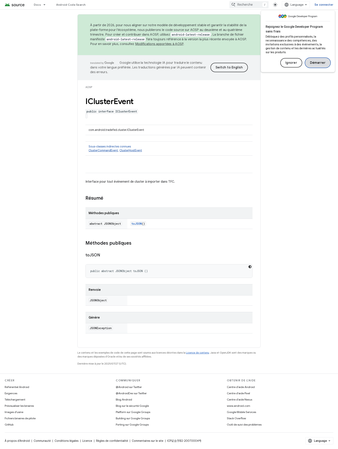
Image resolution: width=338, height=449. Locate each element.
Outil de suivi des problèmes (244, 424)
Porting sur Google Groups (132, 424)
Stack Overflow (236, 418)
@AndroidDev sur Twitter (131, 393)
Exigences (11, 393)
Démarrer (317, 63)
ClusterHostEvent (131, 150)
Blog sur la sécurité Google (132, 406)
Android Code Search (71, 4)
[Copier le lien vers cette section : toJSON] (104, 255)
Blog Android (124, 399)
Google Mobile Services (241, 412)
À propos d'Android (17, 440)
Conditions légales (66, 440)
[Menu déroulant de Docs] (46, 4)
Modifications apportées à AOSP (159, 44)
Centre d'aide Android (241, 387)
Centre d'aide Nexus (239, 399)
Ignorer (291, 63)
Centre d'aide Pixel (238, 393)
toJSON (136, 223)
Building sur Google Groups (133, 418)
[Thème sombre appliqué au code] (250, 266)
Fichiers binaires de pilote (20, 418)
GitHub (9, 424)
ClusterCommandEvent (103, 150)
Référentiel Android (17, 387)
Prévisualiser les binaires (19, 406)
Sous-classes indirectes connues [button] (115, 148)
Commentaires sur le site (147, 440)
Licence (87, 440)
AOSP (88, 87)
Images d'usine (14, 412)
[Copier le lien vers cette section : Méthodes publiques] (135, 243)
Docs (37, 4)
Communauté (42, 440)
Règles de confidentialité (112, 440)
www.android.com (238, 406)
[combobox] (249, 4)
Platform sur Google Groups (133, 412)
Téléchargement (15, 399)
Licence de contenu (197, 352)
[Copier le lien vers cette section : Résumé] (107, 198)
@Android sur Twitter (129, 387)
